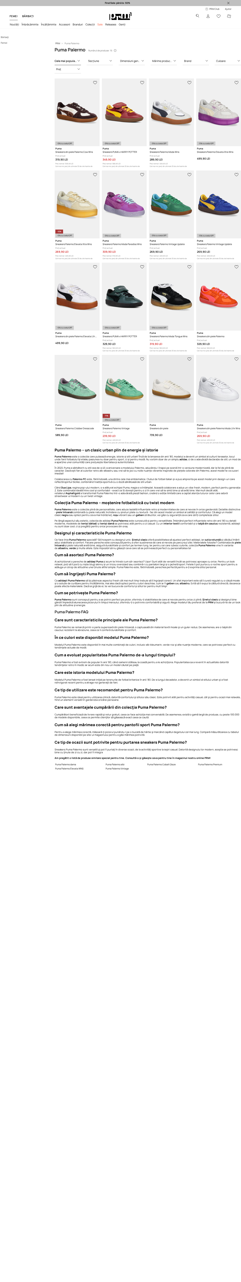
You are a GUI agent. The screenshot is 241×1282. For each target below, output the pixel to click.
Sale (100, 24)
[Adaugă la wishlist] (95, 82)
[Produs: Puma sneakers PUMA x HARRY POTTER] (124, 112)
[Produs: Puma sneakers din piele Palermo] (218, 297)
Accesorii (64, 24)
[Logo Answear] (120, 16)
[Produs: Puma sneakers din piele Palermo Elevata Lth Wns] (77, 297)
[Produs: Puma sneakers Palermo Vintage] (124, 389)
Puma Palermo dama (65, 764)
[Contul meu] (208, 16)
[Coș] (229, 16)
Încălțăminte (48, 24)
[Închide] (228, 3)
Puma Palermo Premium (210, 764)
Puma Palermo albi (115, 764)
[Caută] (197, 16)
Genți (122, 24)
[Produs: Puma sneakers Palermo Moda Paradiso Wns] (124, 204)
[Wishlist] (218, 16)
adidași (110, 520)
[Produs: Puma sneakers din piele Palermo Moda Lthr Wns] (218, 389)
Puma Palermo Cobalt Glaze (161, 764)
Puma (67, 467)
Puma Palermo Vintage (117, 768)
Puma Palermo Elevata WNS (69, 768)
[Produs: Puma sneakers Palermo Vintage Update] (171, 204)
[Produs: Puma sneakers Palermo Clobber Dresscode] (77, 389)
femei (14, 16)
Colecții (90, 24)
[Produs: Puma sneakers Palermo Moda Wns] (171, 112)
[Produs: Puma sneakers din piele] (171, 389)
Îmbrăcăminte (30, 24)
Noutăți (14, 24)
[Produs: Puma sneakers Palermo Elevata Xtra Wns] (218, 112)
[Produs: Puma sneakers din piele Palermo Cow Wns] (77, 112)
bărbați (28, 16)
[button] (68, 61)
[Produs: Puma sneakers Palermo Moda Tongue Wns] (171, 297)
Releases (110, 24)
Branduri (78, 24)
